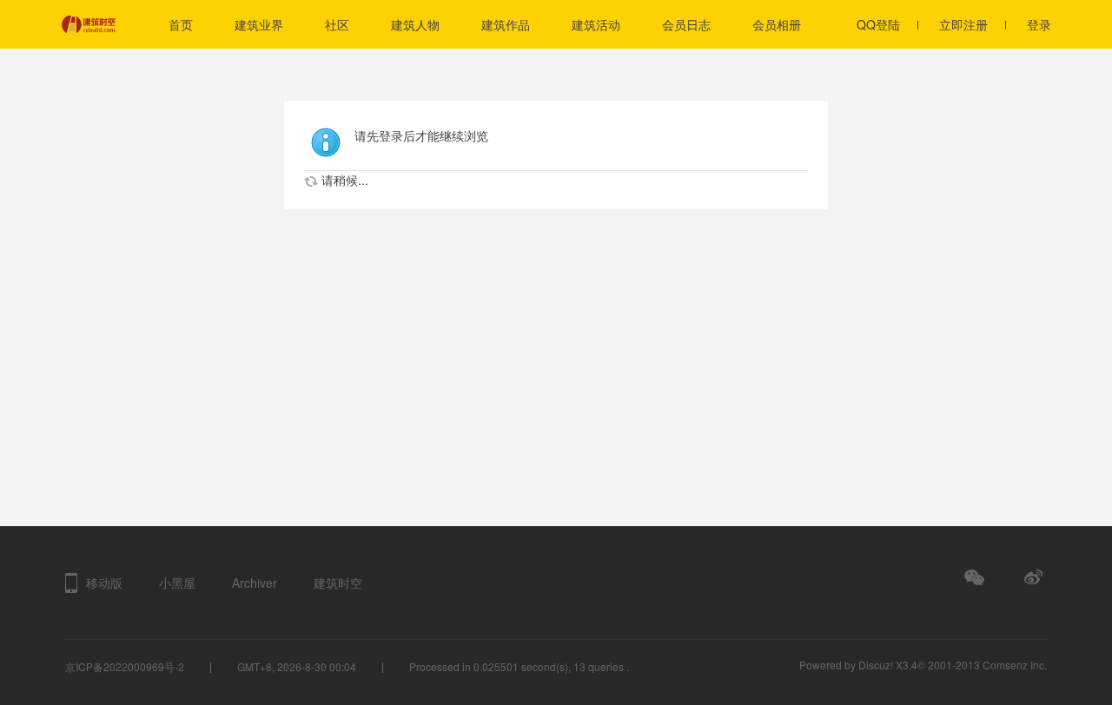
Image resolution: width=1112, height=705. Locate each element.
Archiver (254, 582)
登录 (1039, 24)
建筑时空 (338, 582)
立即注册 (963, 24)
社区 (337, 24)
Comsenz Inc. (1015, 664)
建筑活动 (596, 24)
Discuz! (875, 664)
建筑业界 (259, 24)
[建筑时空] (113, 24)
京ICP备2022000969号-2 (124, 666)
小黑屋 (177, 582)
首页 (181, 24)
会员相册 (776, 24)
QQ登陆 (878, 24)
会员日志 (686, 24)
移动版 (104, 582)
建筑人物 (415, 24)
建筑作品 (505, 24)
